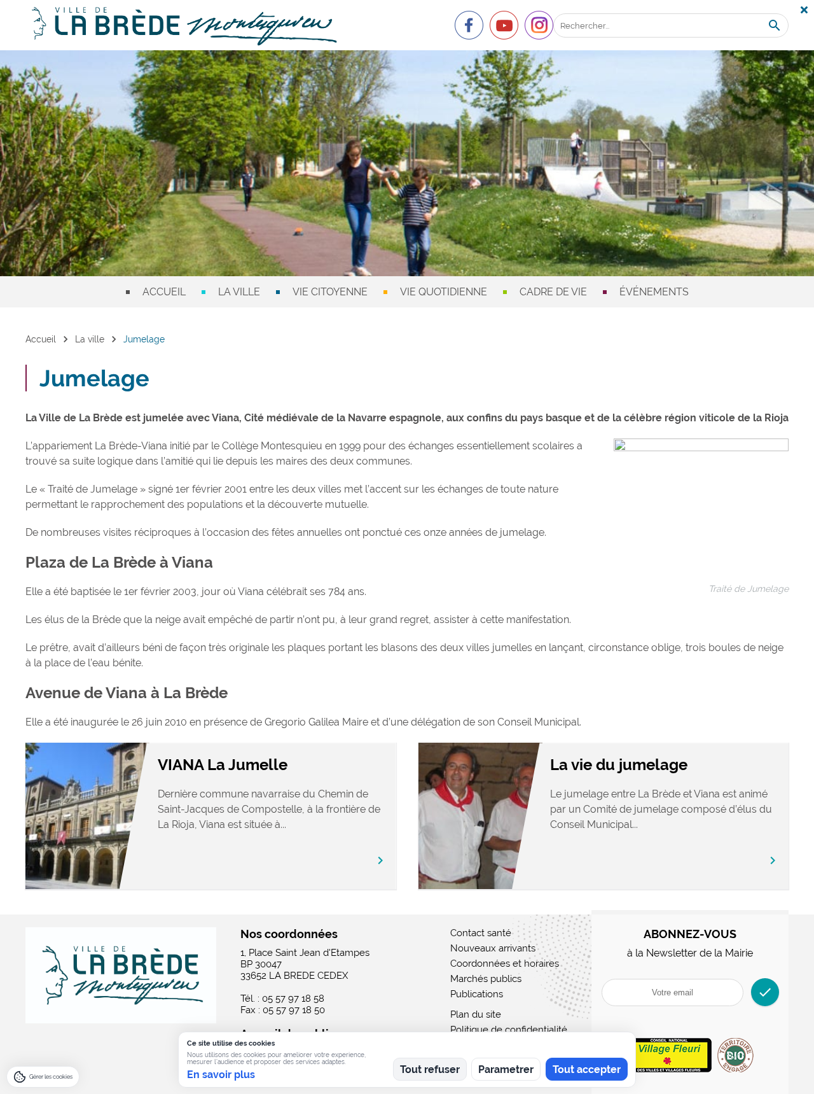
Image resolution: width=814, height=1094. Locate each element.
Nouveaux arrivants (492, 948)
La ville (239, 292)
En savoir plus (221, 1075)
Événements (654, 292)
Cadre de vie (553, 292)
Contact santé (480, 933)
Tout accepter (587, 1069)
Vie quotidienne (443, 292)
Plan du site (475, 1014)
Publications (476, 994)
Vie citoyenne (330, 292)
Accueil (164, 292)
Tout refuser (430, 1069)
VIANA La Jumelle (222, 764)
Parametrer (506, 1069)
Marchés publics (485, 979)
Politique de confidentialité (508, 1029)
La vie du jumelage (618, 764)
